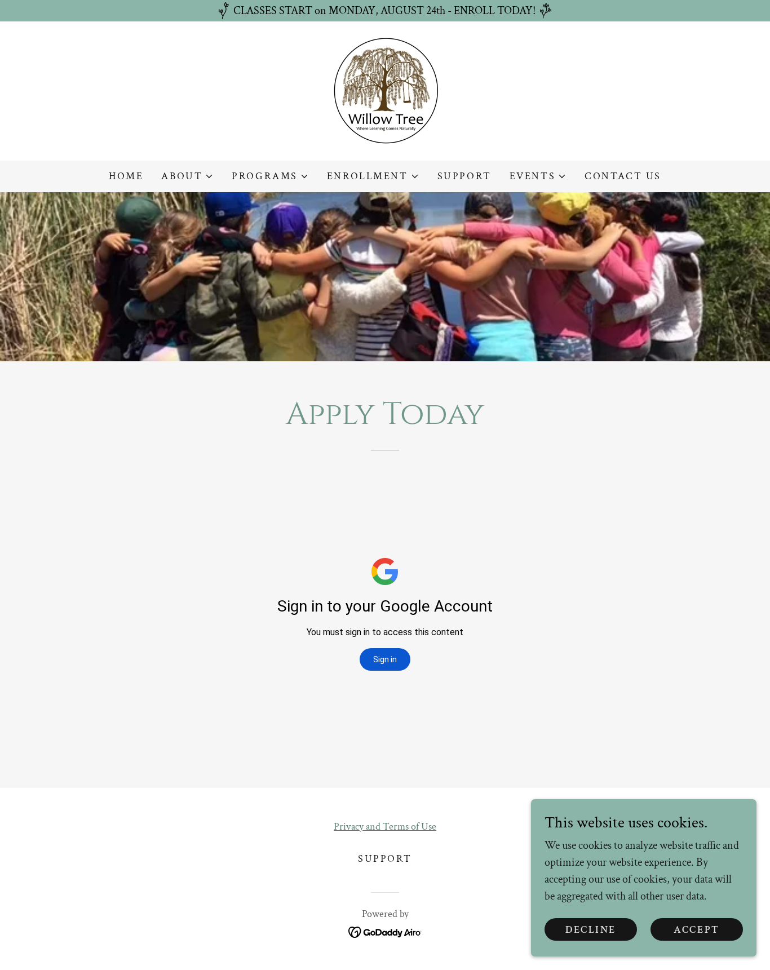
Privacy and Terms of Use (385, 826)
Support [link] (464, 176)
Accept (696, 929)
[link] (385, 90)
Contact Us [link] (623, 176)
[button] (187, 176)
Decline (590, 929)
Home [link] (126, 176)
